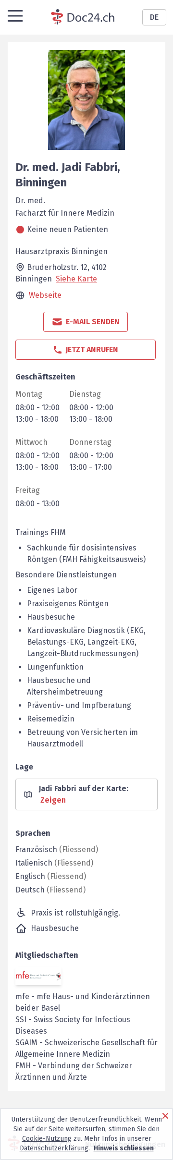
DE (154, 17)
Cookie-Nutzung (47, 1139)
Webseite (45, 295)
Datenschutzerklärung (54, 1148)
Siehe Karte (76, 278)
